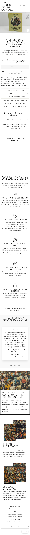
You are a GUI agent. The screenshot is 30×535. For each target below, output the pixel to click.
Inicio (14, 37)
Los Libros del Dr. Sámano (7, 6)
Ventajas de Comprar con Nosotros (15, 107)
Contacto (15, 511)
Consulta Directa (15, 119)
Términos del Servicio (15, 516)
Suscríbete (14, 526)
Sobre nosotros (15, 506)
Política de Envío (15, 519)
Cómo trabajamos (15, 509)
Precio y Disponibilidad (15, 97)
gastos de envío (21, 52)
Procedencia (15, 93)
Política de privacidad (15, 514)
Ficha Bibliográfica (15, 90)
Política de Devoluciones (15, 103)
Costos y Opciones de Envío (15, 100)
